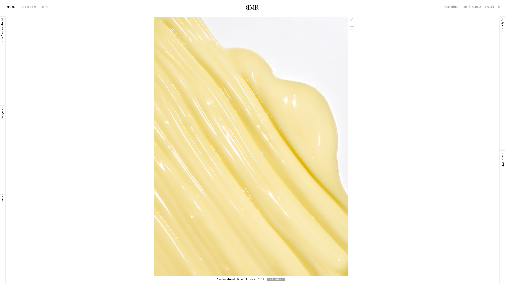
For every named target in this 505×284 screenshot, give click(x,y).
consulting (451, 7)
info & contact (472, 7)
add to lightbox (277, 279)
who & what (28, 7)
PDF (502, 159)
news (44, 7)
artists (11, 7)
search (489, 7)
